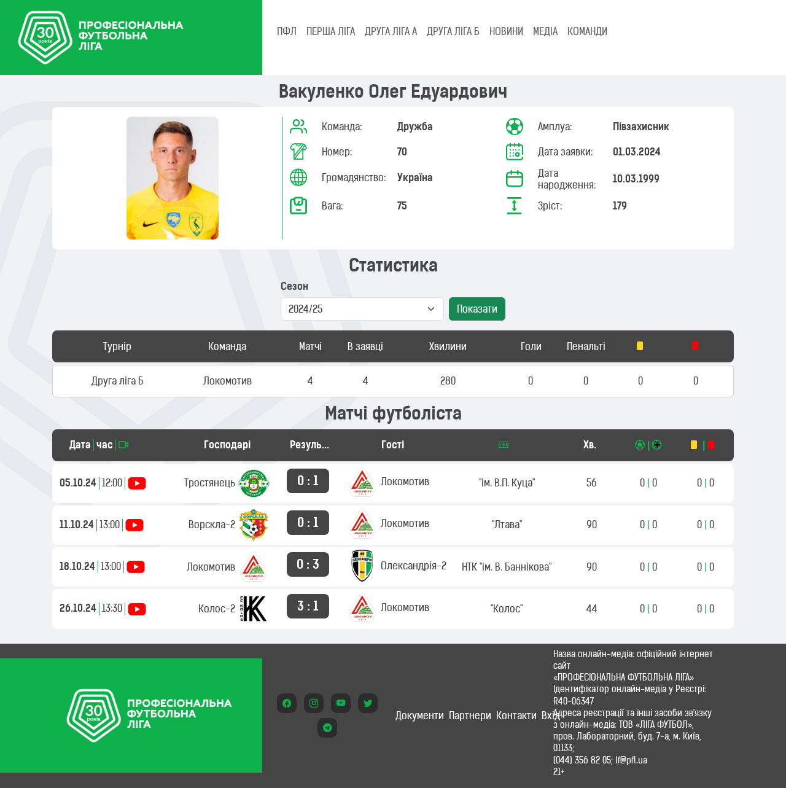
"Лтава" (507, 524)
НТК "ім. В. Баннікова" (506, 567)
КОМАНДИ (587, 31)
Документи (419, 715)
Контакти (516, 715)
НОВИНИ (506, 31)
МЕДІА (545, 31)
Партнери (470, 715)
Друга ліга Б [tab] (453, 31)
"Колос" (507, 609)
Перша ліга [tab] (330, 31)
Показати (477, 309)
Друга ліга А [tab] (391, 31)
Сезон (294, 286)
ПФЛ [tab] (287, 31)
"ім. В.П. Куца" (507, 483)
